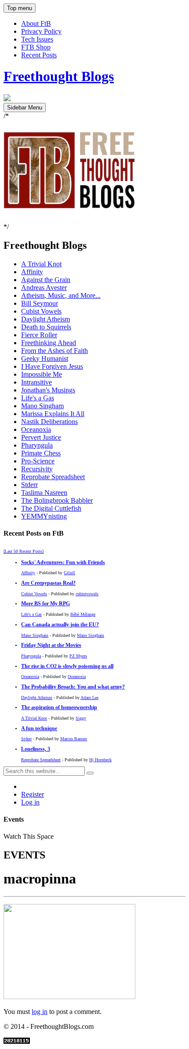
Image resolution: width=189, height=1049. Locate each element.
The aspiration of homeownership (59, 707)
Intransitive (36, 382)
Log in (30, 802)
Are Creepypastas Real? (48, 583)
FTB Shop (36, 47)
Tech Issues (37, 39)
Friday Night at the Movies (51, 645)
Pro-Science (38, 461)
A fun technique (39, 728)
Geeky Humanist (44, 358)
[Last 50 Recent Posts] (24, 551)
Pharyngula (37, 445)
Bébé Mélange (82, 614)
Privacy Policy (41, 31)
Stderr (29, 484)
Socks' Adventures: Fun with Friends (63, 562)
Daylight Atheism (45, 319)
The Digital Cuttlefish (51, 508)
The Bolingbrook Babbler (57, 500)
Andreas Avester (44, 287)
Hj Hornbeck (100, 759)
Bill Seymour (39, 303)
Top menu (19, 8)
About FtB (36, 23)
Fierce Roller (39, 335)
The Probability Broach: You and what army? (73, 687)
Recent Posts (39, 55)
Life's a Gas (37, 398)
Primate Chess (41, 453)
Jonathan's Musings (48, 390)
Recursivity (37, 469)
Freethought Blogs (59, 76)
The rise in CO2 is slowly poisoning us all (67, 666)
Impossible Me (41, 374)
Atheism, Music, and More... (61, 295)
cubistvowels (87, 593)
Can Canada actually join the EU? (60, 625)
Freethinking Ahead (48, 342)
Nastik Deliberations (49, 421)
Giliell (69, 572)
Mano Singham (42, 406)
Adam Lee (89, 697)
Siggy (81, 718)
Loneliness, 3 (35, 749)
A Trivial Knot (41, 264)
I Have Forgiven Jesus (52, 366)
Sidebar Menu (24, 107)
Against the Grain (45, 279)
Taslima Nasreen (44, 492)
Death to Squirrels (46, 327)
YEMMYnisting (44, 516)
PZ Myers (78, 655)
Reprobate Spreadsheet (53, 476)
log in (39, 1011)
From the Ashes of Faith (54, 350)
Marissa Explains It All (52, 413)
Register (32, 794)
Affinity (32, 271)
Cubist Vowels (41, 311)
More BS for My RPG (45, 604)
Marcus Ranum (73, 738)
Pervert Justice (41, 437)
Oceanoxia (36, 429)
